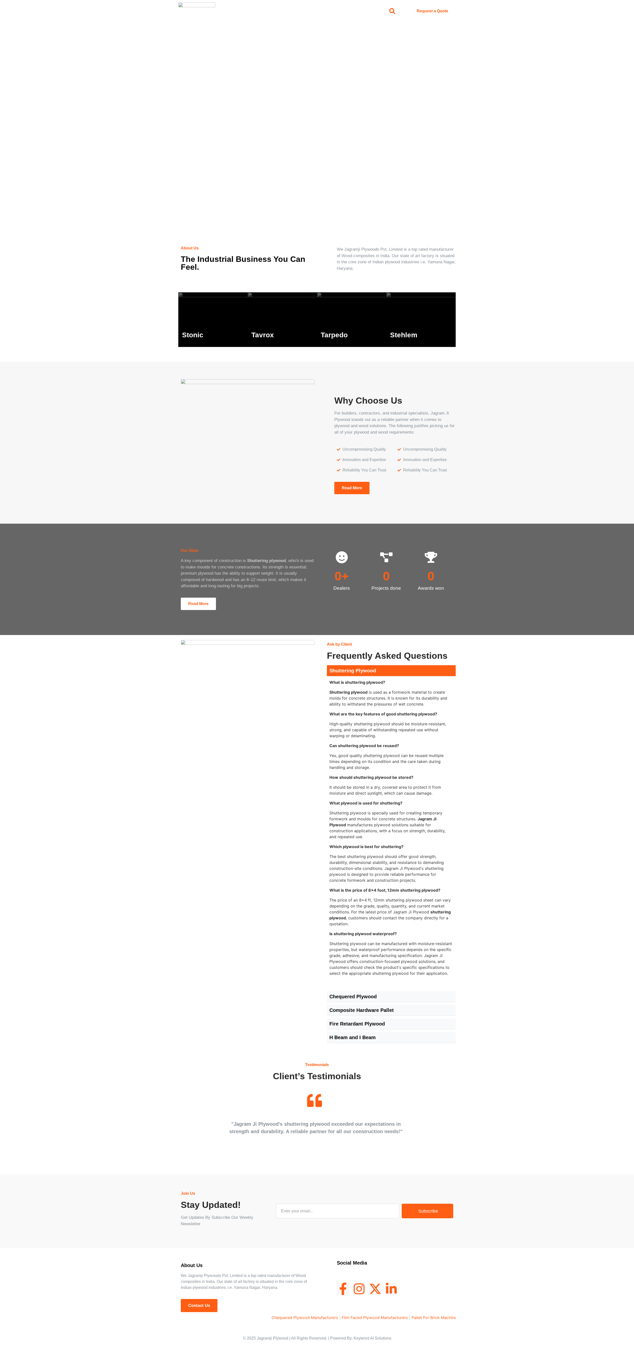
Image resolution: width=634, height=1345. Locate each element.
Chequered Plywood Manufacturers (274, 1317)
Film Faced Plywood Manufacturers (344, 1317)
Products (301, 11)
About (276, 11)
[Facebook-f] (343, 1289)
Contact (348, 11)
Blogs (325, 11)
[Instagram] (359, 1289)
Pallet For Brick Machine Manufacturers (417, 1317)
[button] (392, 11)
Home (254, 11)
